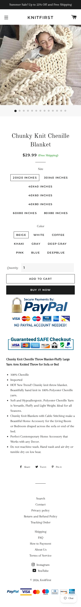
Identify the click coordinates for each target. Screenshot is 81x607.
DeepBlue (56, 252)
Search (40, 498)
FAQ (40, 537)
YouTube (43, 571)
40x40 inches (40, 186)
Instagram (43, 565)
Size (40, 169)
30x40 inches (56, 177)
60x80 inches (25, 213)
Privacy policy (40, 510)
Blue (35, 252)
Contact (40, 504)
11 (57, 111)
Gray (36, 243)
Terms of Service (40, 555)
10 (53, 111)
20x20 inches (25, 177)
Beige (21, 234)
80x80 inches (56, 213)
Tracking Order (40, 522)
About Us (41, 549)
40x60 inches (40, 195)
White (39, 234)
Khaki (19, 243)
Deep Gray (57, 243)
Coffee (58, 234)
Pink (20, 252)
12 (61, 111)
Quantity (12, 268)
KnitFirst (40, 17)
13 (65, 111)
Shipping (40, 531)
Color (40, 226)
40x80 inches (40, 204)
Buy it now (40, 289)
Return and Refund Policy (40, 516)
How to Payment (40, 543)
